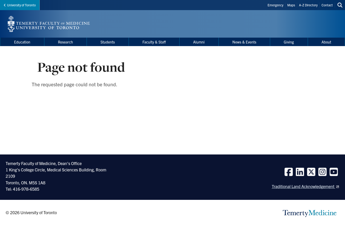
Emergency (275, 5)
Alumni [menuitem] (199, 41)
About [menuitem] (326, 41)
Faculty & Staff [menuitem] (154, 41)
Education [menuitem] (22, 41)
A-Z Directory (308, 5)
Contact (327, 5)
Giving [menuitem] (289, 41)
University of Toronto (21, 5)
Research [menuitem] (65, 41)
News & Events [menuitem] (244, 41)
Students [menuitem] (107, 41)
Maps (291, 5)
